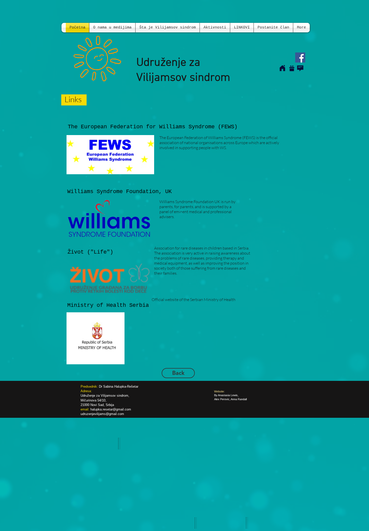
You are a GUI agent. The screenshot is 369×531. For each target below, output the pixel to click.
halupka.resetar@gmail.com (110, 409)
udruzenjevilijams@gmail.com (102, 414)
